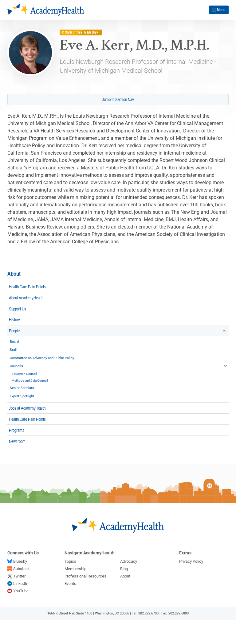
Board (14, 342)
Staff (14, 350)
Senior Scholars (22, 388)
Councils (16, 366)
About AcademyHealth (26, 297)
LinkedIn (20, 583)
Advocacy (128, 561)
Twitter (19, 576)
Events (70, 583)
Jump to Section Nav (118, 99)
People (14, 330)
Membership (75, 568)
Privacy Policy (191, 561)
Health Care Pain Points (27, 286)
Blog (124, 568)
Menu (221, 9)
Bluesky (20, 561)
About (14, 274)
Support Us (17, 309)
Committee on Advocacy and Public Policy (42, 358)
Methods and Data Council (30, 380)
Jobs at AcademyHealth (27, 408)
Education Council (24, 373)
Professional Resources (85, 576)
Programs (16, 430)
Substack (21, 568)
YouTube (21, 591)
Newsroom (17, 441)
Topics (70, 561)
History (14, 319)
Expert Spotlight (22, 396)
